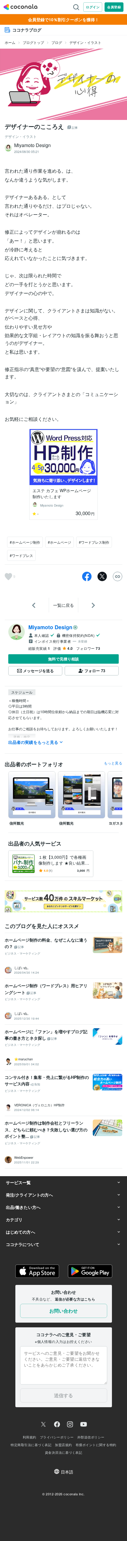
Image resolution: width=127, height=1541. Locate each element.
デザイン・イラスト (85, 42)
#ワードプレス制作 (94, 542)
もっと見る (113, 763)
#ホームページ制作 (25, 542)
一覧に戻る (63, 605)
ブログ (56, 42)
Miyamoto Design (50, 627)
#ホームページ (59, 542)
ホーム (10, 42)
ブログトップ (33, 42)
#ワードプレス (21, 555)
